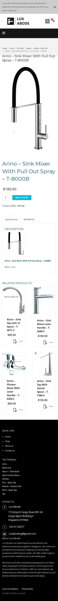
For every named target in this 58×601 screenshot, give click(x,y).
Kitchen (5, 478)
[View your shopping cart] (53, 21)
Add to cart (21, 197)
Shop (7, 441)
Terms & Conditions (10, 589)
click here (12, 7)
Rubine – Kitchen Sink (11, 486)
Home (8, 436)
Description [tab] (11, 219)
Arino (4, 464)
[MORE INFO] (21, 341)
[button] (15, 341)
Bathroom (6, 467)
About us (9, 446)
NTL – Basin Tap (9, 482)
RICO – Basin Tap (9, 490)
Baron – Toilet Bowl (10, 471)
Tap (3, 493)
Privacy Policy (27, 589)
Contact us (10, 450)
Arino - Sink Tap (18, 205)
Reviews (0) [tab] (29, 219)
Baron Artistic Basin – (11, 475)
